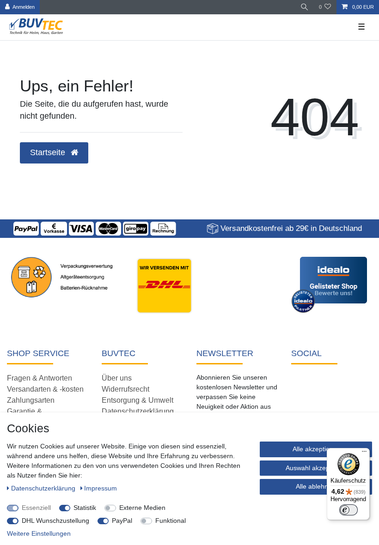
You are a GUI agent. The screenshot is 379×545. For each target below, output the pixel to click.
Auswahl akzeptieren (316, 468)
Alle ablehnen (316, 486)
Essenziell (36, 507)
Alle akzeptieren (316, 449)
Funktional (170, 520)
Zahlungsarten (31, 400)
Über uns (117, 378)
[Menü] (364, 453)
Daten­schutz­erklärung (44, 488)
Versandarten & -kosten (45, 389)
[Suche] (304, 7)
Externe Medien (142, 507)
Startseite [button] (48, 152)
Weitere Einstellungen (39, 533)
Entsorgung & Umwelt (137, 400)
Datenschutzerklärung (138, 411)
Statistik (84, 507)
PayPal (122, 520)
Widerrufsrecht (125, 389)
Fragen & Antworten (39, 378)
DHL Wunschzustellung (55, 520)
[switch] (348, 509)
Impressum (100, 488)
